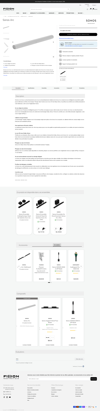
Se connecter (78, 387)
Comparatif (69, 88)
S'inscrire (93, 379)
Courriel (74, 45)
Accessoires (56, 88)
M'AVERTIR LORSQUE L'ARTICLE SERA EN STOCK (78, 34)
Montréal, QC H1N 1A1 (9, 389)
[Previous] (13, 42)
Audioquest (76, 264)
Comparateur (78, 396)
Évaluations (81, 88)
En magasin (79, 45)
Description (18, 88)
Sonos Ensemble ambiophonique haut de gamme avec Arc (24, 216)
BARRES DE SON (24, 16)
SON (5, 16)
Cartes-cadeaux (54, 396)
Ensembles (44, 88)
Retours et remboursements (33, 389)
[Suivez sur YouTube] (10, 397)
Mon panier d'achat (79, 394)
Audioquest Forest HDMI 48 (76, 268)
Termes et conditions (31, 396)
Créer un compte (78, 389)
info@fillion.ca (8, 391)
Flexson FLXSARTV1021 (41, 268)
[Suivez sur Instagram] (7, 397)
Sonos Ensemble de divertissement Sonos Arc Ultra (59, 216)
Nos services (54, 392)
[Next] (53, 42)
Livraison (29, 392)
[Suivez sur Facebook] (4, 397)
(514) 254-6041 (68, 45)
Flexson (41, 264)
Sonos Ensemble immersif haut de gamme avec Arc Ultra (41, 216)
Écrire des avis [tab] (79, 359)
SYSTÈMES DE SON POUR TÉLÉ (13, 16)
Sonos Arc (27, 321)
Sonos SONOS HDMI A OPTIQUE (58, 268)
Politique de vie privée (31, 394)
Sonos (66, 38)
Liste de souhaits (78, 392)
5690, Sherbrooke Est (9, 387)
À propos (53, 387)
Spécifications (31, 88)
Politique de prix (30, 398)
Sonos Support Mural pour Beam (50, 321)
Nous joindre (30, 387)
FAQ (80, 5)
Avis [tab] (17, 359)
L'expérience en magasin (56, 389)
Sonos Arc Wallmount (24, 267)
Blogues (53, 394)
